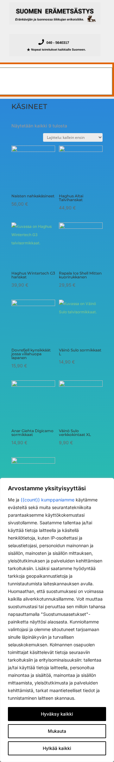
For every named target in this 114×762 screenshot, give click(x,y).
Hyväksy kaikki (57, 714)
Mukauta (57, 731)
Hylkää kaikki (57, 748)
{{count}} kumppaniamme (47, 499)
